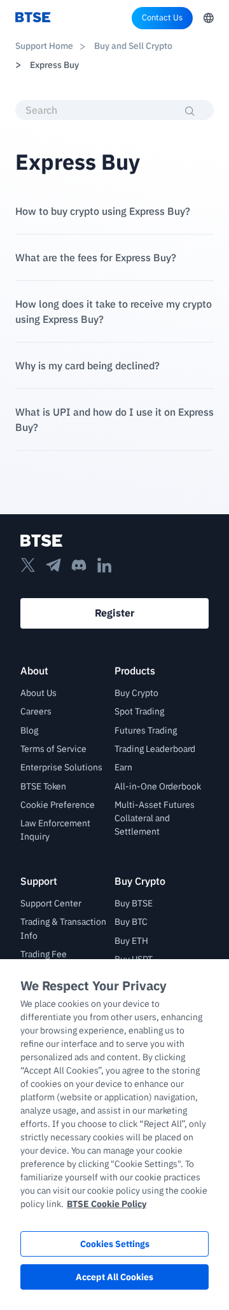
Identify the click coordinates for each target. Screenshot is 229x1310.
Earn (123, 767)
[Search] (190, 111)
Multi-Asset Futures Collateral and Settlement (154, 818)
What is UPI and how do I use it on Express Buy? (114, 419)
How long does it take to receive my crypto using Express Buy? (113, 311)
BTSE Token (43, 786)
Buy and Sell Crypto (132, 45)
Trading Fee (43, 954)
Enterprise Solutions (61, 767)
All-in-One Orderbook (157, 786)
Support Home (44, 45)
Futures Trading (145, 730)
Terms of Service (53, 748)
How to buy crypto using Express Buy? (102, 211)
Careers (36, 711)
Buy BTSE (133, 903)
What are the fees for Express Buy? (95, 257)
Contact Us (162, 17)
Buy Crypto (136, 693)
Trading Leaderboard (154, 748)
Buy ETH (131, 940)
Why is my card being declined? (87, 365)
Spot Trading (139, 711)
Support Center (50, 903)
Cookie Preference (57, 804)
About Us (38, 693)
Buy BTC (131, 921)
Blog (29, 730)
